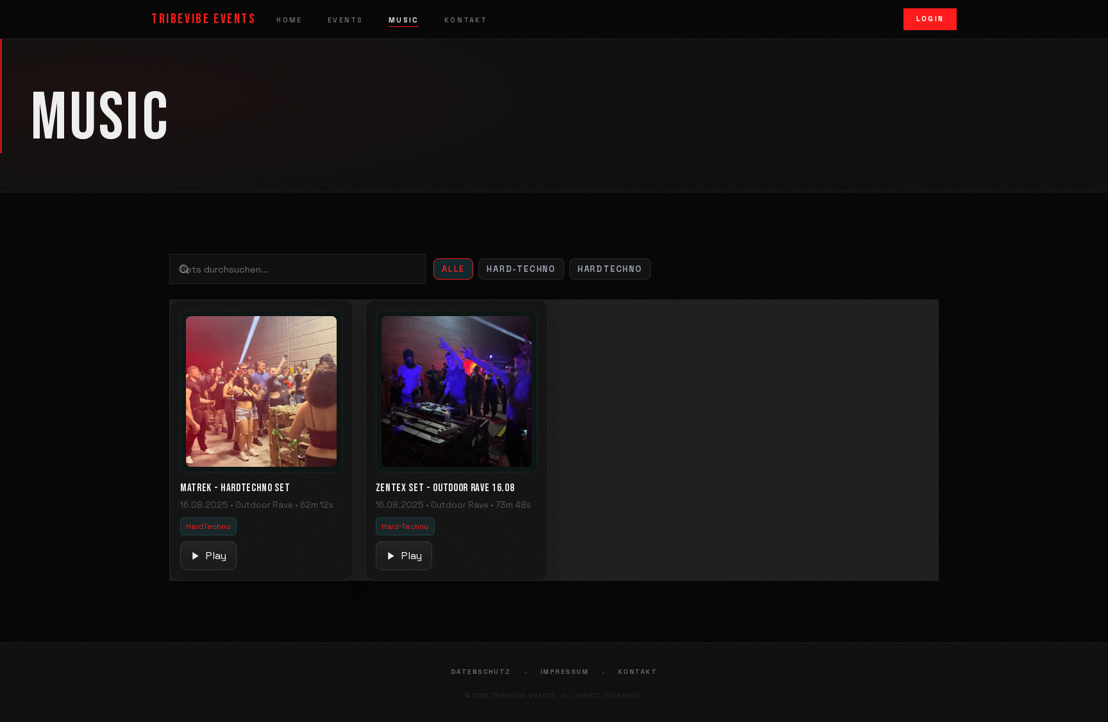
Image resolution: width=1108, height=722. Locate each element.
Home (289, 19)
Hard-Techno (521, 269)
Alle (453, 269)
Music (404, 19)
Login (930, 18)
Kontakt (465, 19)
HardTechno (610, 269)
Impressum (565, 671)
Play (216, 555)
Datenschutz (481, 671)
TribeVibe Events (203, 19)
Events (345, 19)
